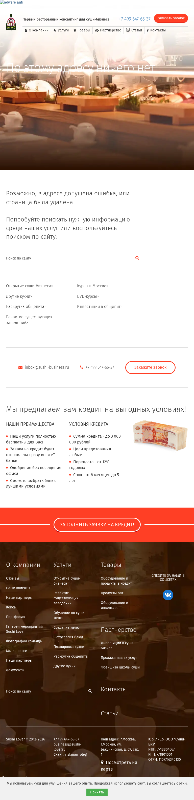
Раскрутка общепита (71, 656)
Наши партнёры (19, 660)
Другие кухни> (19, 296)
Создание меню (67, 627)
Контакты (157, 30)
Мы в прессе (16, 651)
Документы (15, 670)
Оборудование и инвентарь (114, 605)
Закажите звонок (150, 367)
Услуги (63, 30)
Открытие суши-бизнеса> (29, 286)
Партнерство (110, 30)
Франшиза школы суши (120, 667)
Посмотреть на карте (119, 766)
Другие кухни (65, 666)
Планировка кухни (69, 647)
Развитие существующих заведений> (29, 320)
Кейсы (11, 607)
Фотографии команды (24, 641)
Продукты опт (112, 593)
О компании (38, 30)
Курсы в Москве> (92, 286)
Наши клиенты (18, 588)
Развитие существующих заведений (66, 598)
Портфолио (15, 617)
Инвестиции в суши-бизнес (118, 645)
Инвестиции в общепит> (100, 307)
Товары (83, 30)
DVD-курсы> (88, 296)
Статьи (136, 30)
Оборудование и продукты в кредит (116, 581)
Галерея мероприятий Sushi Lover (24, 629)
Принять (97, 792)
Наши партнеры (19, 598)
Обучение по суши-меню (70, 615)
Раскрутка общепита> (26, 307)
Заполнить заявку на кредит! (97, 525)
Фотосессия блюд (68, 637)
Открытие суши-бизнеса (67, 581)
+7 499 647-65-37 (135, 19)
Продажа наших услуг (119, 658)
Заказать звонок (171, 18)
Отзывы (12, 578)
